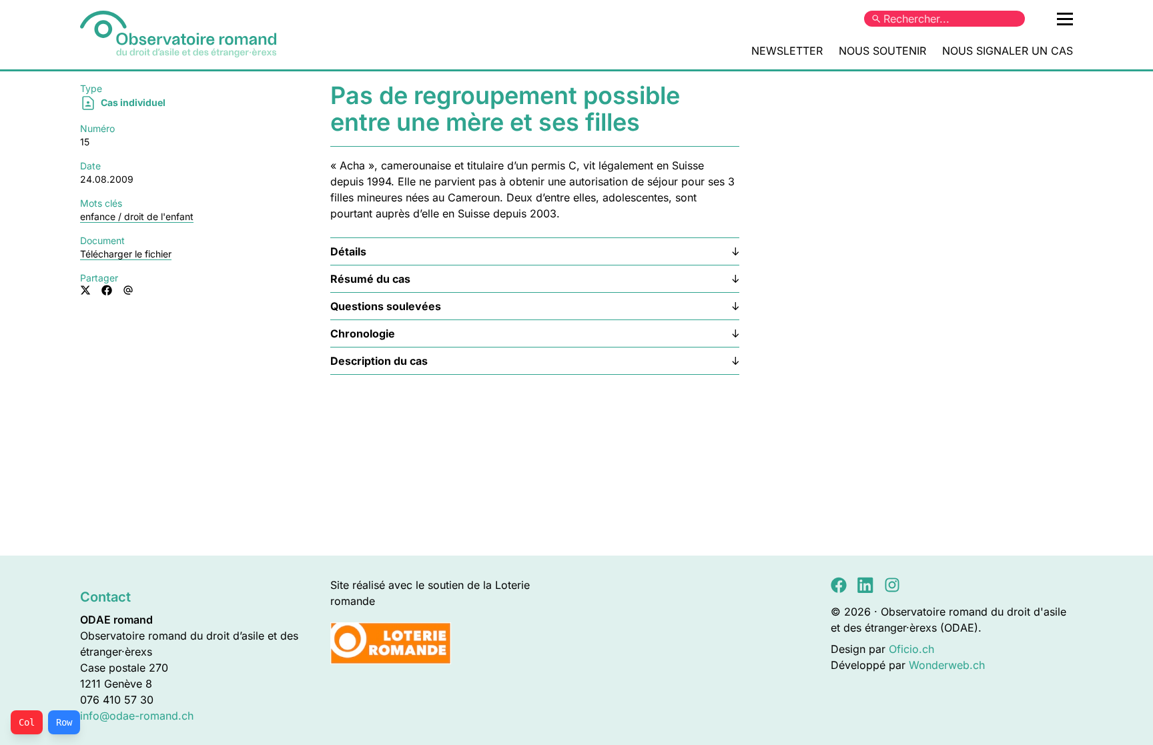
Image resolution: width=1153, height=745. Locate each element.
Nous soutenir (882, 50)
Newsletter (787, 50)
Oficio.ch (911, 649)
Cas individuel (132, 102)
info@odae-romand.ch (137, 715)
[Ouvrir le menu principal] (1065, 19)
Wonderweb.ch (947, 665)
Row (64, 722)
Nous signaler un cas (1007, 50)
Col (27, 722)
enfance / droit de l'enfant (137, 216)
